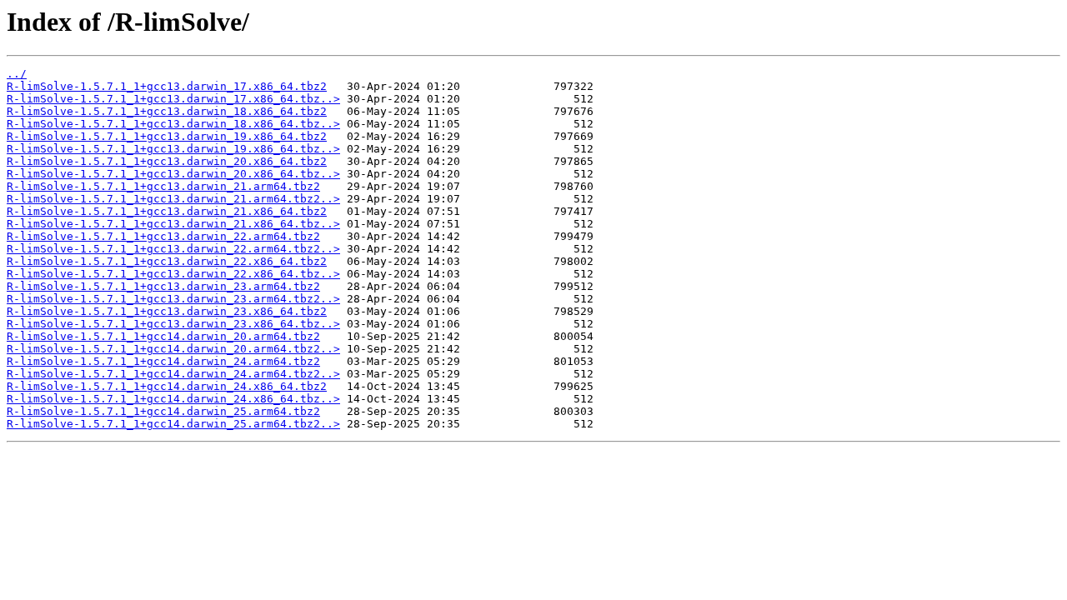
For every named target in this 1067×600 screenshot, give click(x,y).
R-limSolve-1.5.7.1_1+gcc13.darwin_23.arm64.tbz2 (163, 286)
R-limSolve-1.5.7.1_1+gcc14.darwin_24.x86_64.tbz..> (173, 398)
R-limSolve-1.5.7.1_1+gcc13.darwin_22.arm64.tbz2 (163, 236)
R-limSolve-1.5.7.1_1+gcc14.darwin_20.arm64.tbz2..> (173, 348)
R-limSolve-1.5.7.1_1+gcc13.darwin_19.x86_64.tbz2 (167, 136)
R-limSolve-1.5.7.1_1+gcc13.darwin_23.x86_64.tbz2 (167, 311)
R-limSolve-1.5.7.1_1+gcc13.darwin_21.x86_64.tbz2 (167, 211)
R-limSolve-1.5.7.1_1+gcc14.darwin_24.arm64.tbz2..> (173, 374)
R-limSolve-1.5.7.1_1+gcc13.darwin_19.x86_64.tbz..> (173, 148)
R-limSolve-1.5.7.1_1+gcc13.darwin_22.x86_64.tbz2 (167, 261)
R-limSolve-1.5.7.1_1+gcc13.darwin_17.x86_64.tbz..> (173, 98)
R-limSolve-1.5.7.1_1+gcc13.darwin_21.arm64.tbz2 (163, 186)
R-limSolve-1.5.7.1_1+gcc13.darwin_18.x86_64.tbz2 (167, 111)
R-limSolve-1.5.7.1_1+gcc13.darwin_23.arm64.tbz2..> (173, 298)
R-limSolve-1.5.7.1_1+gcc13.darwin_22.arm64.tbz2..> (173, 248)
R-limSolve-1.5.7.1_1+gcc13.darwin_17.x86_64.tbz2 (167, 86)
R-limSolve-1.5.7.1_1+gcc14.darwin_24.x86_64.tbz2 (167, 386)
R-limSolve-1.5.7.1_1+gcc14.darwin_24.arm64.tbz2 (163, 361)
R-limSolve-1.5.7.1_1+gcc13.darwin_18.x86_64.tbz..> (173, 124)
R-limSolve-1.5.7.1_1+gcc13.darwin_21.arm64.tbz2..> (173, 198)
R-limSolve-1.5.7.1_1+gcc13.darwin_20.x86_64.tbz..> (173, 174)
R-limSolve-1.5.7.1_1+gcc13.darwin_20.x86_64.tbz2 (167, 161)
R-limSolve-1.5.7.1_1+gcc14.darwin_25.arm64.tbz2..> (173, 424)
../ (17, 74)
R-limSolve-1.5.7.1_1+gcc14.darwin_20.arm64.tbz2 (163, 336)
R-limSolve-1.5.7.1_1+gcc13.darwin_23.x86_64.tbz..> (173, 324)
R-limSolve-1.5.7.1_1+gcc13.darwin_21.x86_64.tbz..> (173, 224)
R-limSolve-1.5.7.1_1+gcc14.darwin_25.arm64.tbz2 (163, 411)
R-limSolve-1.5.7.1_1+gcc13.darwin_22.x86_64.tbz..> (173, 274)
